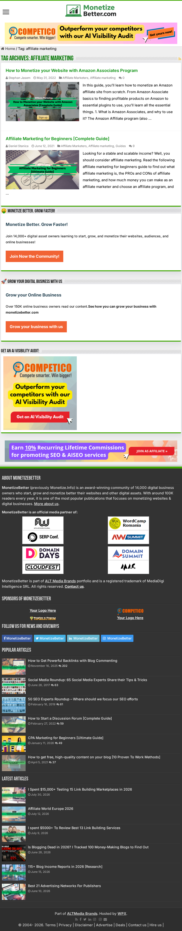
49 (60, 743)
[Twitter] (85, 919)
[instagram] (94, 919)
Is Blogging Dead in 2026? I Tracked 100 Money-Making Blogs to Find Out (88, 847)
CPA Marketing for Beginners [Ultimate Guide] (65, 738)
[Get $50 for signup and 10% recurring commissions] (91, 451)
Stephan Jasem (19, 78)
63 (56, 685)
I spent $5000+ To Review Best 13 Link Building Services (74, 828)
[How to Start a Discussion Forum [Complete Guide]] (14, 724)
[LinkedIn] (90, 919)
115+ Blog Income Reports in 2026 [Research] (65, 866)
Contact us (137, 925)
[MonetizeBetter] (91, 9)
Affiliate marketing (103, 78)
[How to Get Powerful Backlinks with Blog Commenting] (14, 667)
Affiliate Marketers (75, 78)
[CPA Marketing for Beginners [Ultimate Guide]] (14, 744)
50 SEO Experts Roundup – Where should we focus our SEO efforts (83, 699)
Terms (50, 925)
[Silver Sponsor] (130, 611)
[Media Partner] (43, 523)
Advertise (104, 925)
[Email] (105, 919)
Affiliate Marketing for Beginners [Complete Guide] (57, 138)
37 (54, 762)
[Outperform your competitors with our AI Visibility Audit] (40, 393)
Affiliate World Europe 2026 (50, 809)
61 (61, 704)
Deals (120, 925)
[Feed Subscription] (179, 59)
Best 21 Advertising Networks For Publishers (64, 886)
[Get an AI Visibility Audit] (91, 33)
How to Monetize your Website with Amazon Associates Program (72, 70)
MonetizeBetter (18, 638)
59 (62, 723)
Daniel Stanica (18, 146)
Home (9, 48)
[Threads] (100, 919)
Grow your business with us (36, 326)
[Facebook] (80, 919)
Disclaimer (84, 925)
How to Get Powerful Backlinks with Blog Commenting (72, 661)
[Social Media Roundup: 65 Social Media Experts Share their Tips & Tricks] (14, 686)
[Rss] (76, 919)
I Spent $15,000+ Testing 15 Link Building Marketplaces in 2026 (80, 789)
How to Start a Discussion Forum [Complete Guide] (70, 718)
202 (64, 666)
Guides (121, 146)
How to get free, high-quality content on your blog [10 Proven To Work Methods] (94, 757)
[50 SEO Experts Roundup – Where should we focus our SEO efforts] (14, 705)
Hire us (156, 925)
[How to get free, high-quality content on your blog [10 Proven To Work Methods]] (14, 763)
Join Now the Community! (34, 256)
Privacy (65, 925)
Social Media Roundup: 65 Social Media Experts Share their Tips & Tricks (87, 680)
